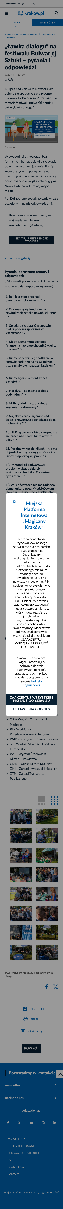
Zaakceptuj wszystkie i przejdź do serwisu (31, 699)
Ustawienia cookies (31, 709)
